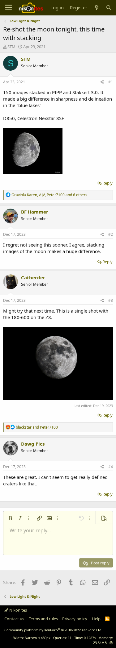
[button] (10, 518)
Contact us (14, 618)
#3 (110, 300)
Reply (107, 183)
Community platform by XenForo (53, 630)
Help (96, 618)
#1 (110, 82)
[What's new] (96, 7)
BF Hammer (34, 212)
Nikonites (17, 610)
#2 (110, 234)
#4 (110, 466)
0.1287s (90, 637)
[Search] (109, 7)
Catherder (33, 277)
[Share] (102, 82)
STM (11, 46)
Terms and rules (43, 618)
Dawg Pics (33, 444)
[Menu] (8, 7)
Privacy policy (74, 618)
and (37, 427)
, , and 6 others (49, 194)
